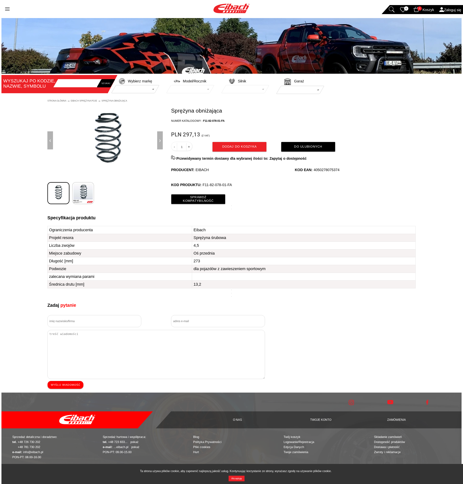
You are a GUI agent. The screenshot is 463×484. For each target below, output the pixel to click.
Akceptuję (236, 478)
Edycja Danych (294, 447)
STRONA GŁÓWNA (56, 101)
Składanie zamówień (388, 437)
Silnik (242, 81)
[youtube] (390, 403)
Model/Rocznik (194, 81)
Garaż (299, 81)
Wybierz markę (140, 81)
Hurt (196, 452)
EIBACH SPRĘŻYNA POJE (84, 101)
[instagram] (351, 404)
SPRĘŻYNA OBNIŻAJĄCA (114, 101)
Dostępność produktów (389, 442)
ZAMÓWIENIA (396, 419)
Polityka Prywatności (207, 442)
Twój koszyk (292, 437)
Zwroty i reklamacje (387, 452)
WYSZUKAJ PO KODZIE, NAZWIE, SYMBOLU (29, 83)
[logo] (77, 419)
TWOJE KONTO (320, 419)
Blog (196, 437)
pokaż (134, 442)
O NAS (237, 419)
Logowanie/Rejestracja (299, 442)
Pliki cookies (201, 447)
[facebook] (427, 403)
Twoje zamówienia (296, 452)
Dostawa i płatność (387, 447)
